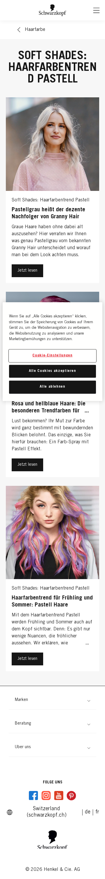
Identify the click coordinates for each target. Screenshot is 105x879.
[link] (97, 812)
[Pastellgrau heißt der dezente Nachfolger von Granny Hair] (52, 191)
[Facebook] (33, 795)
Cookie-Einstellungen (52, 356)
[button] (52, 700)
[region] (52, 351)
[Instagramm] (46, 795)
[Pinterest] (71, 795)
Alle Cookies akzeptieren (52, 371)
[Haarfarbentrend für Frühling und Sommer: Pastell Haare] (52, 580)
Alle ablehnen (52, 387)
